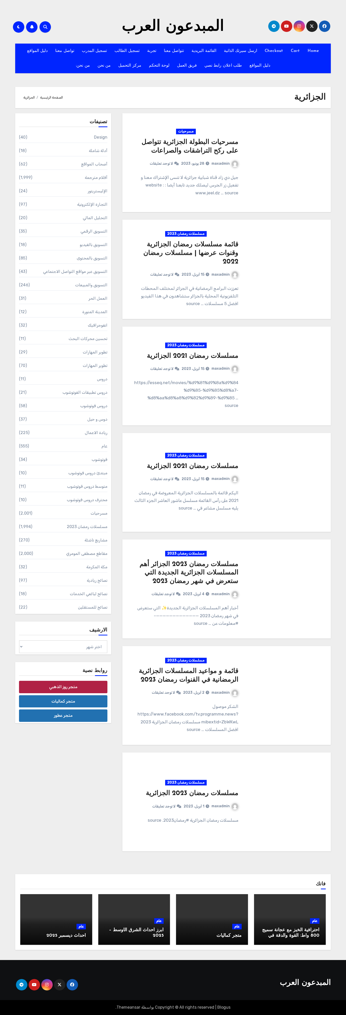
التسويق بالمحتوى (92, 258)
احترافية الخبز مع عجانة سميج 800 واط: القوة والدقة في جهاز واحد (290, 935)
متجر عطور (63, 715)
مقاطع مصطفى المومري (86, 553)
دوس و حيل (97, 419)
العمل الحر (97, 298)
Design (100, 137)
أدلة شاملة (98, 150)
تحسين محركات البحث (88, 338)
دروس (102, 379)
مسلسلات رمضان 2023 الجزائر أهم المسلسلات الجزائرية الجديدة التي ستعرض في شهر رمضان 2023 (189, 573)
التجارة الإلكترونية (92, 204)
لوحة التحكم (159, 66)
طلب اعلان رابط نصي (223, 66)
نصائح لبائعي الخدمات (88, 593)
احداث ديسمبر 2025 (66, 935)
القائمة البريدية (203, 51)
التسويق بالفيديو (93, 244)
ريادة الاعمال (96, 432)
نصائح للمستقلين (92, 607)
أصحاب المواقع (94, 164)
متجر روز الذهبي (63, 686)
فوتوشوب (99, 459)
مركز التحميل (129, 66)
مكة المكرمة (96, 567)
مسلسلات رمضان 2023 (186, 234)
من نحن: (83, 66)
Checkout (274, 51)
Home (313, 51)
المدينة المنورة (94, 311)
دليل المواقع (37, 51)
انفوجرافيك (97, 325)
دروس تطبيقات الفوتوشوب (85, 392)
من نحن (104, 66)
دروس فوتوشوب (93, 405)
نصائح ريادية (97, 580)
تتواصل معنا (174, 51)
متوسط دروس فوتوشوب (87, 486)
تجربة (151, 51)
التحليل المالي (95, 217)
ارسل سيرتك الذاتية (240, 51)
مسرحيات (186, 131)
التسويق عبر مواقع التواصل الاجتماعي (75, 271)
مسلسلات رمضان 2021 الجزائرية (192, 356)
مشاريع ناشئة (96, 540)
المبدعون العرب (173, 26)
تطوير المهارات (95, 352)
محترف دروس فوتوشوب (87, 499)
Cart (295, 51)
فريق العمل (187, 66)
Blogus (223, 1007)
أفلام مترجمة (96, 177)
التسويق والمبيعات (91, 285)
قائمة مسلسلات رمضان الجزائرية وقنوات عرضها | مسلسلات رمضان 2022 (190, 253)
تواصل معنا (64, 51)
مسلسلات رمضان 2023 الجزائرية (192, 793)
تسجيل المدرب (94, 51)
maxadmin (221, 163)
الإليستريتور (97, 191)
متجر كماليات (63, 701)
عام (104, 446)
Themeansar (128, 1007)
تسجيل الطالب (127, 51)
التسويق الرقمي (94, 231)
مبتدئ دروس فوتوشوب (87, 473)
